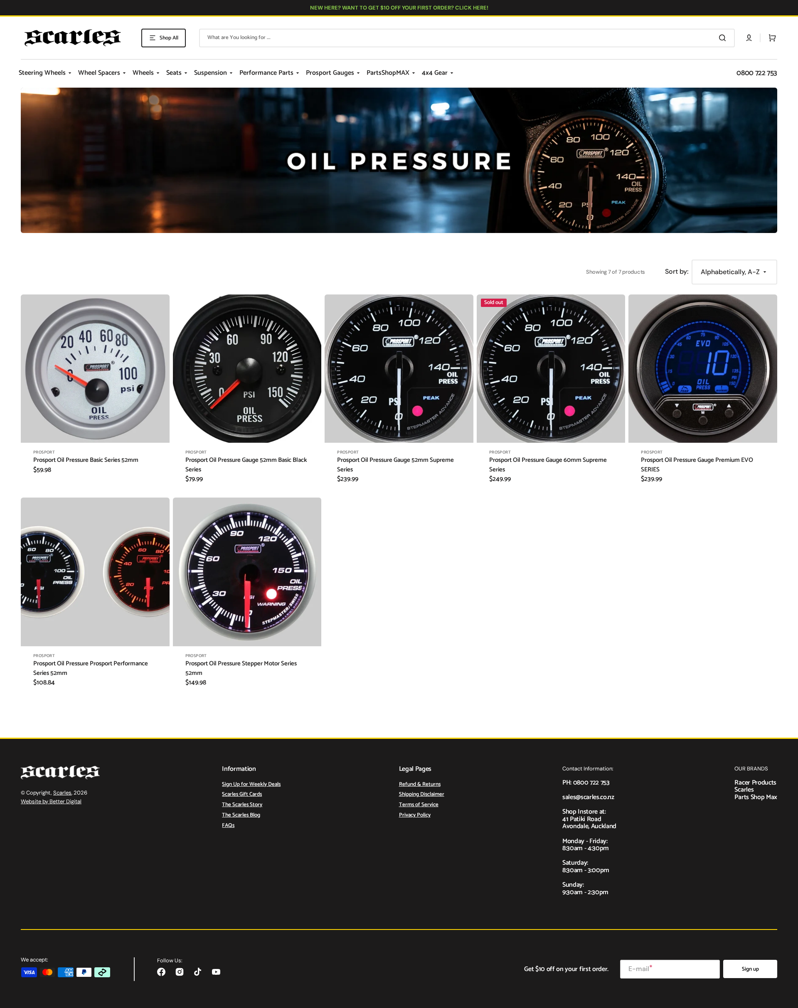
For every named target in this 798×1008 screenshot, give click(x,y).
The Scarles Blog (241, 815)
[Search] (724, 38)
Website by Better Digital (51, 801)
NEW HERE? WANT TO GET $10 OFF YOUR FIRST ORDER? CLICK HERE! (399, 7)
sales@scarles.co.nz (588, 797)
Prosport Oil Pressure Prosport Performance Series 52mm (90, 668)
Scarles (62, 792)
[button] (749, 38)
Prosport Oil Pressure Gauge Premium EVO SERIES (697, 465)
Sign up (750, 969)
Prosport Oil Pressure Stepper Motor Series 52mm (241, 668)
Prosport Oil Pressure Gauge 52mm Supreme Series (395, 465)
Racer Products (755, 782)
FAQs (228, 825)
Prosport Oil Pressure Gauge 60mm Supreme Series (548, 465)
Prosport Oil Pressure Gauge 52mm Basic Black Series (246, 465)
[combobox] (467, 38)
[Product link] (95, 394)
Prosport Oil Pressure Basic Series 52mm (85, 460)
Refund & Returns (420, 785)
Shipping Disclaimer (421, 794)
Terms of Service (418, 804)
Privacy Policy (415, 815)
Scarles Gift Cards (242, 794)
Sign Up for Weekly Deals (251, 785)
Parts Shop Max (755, 797)
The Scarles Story (242, 804)
